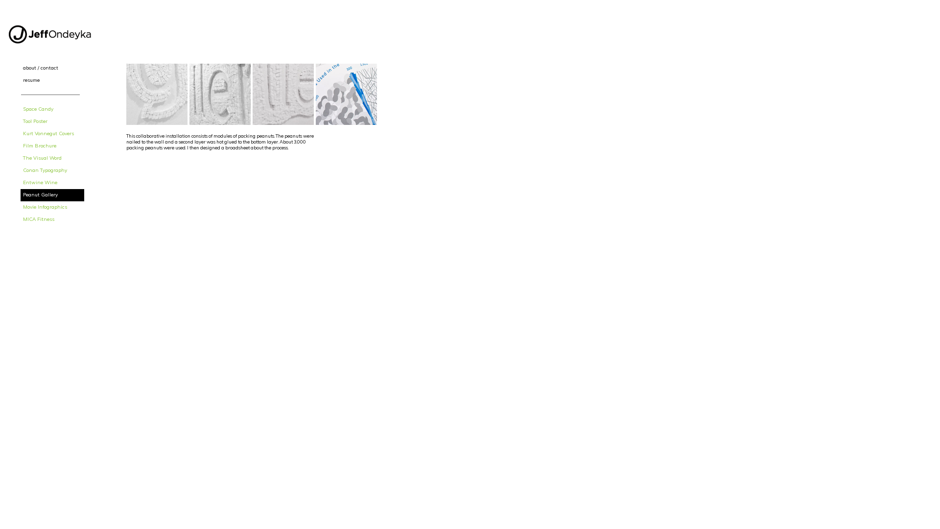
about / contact (40, 68)
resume (31, 80)
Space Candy (38, 109)
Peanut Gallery (40, 195)
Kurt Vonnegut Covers (48, 133)
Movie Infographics (45, 207)
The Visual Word (42, 158)
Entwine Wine (40, 182)
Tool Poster (35, 121)
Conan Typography (45, 170)
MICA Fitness (38, 219)
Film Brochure (39, 146)
